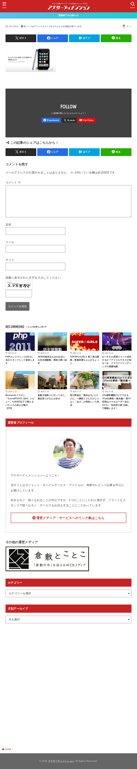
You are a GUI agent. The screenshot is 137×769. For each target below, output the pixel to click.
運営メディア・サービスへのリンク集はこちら (70, 518)
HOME (8, 749)
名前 (8, 224)
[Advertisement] (68, 681)
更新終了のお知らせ (68, 15)
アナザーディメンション (61, 761)
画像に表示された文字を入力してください (33, 277)
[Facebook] (51, 120)
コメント (13, 182)
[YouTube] (86, 120)
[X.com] (69, 120)
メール (10, 242)
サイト (10, 260)
